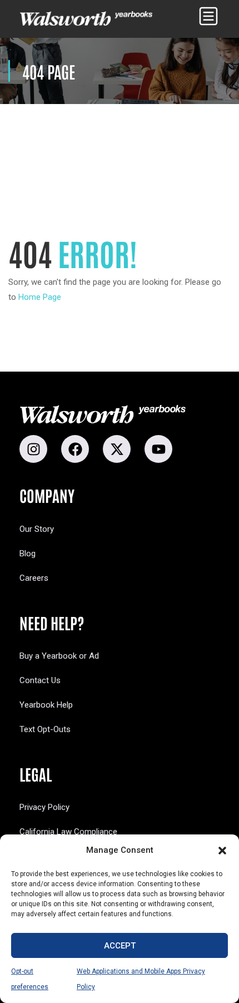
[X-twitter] (117, 449)
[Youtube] (158, 449)
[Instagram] (33, 449)
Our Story (36, 529)
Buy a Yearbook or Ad (59, 656)
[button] (222, 850)
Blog (27, 554)
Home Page (39, 297)
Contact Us (40, 680)
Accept (120, 946)
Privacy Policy (44, 807)
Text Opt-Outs (45, 729)
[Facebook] (75, 449)
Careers (33, 578)
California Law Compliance (68, 832)
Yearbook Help (46, 705)
